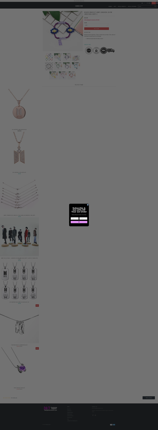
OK (79, 222)
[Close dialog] (87, 204)
